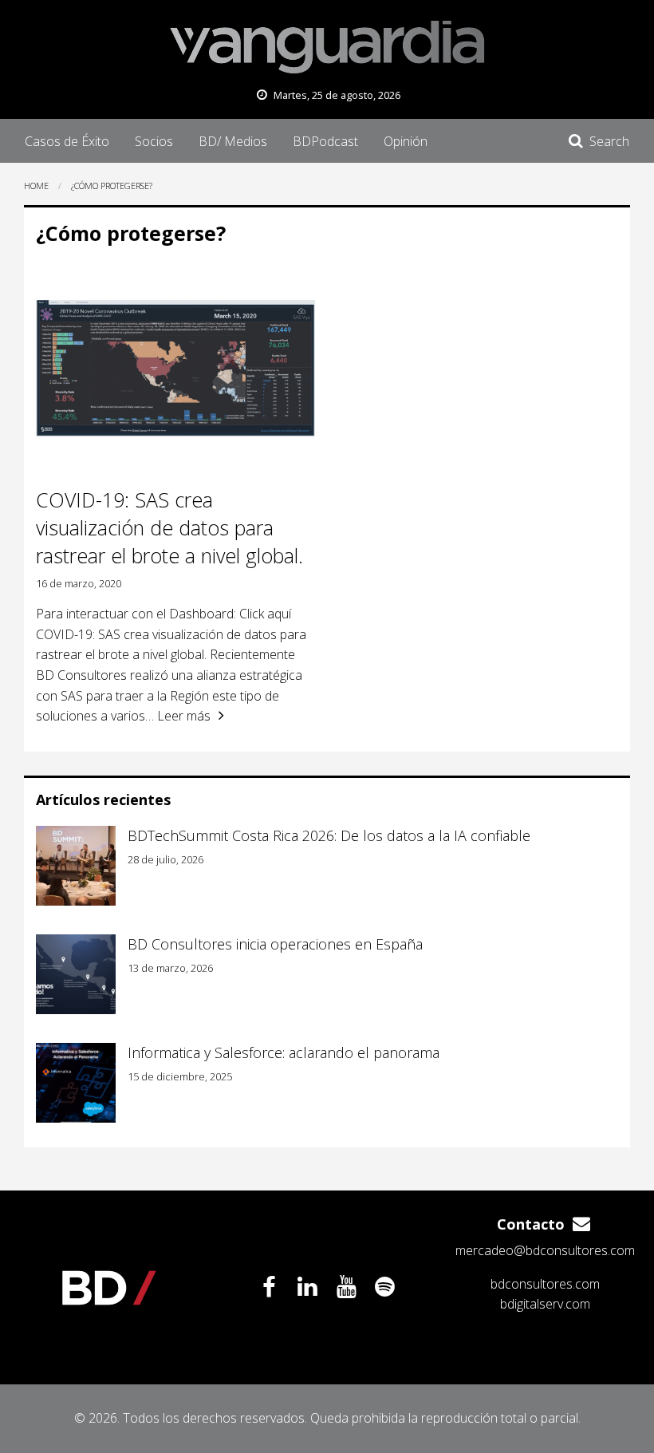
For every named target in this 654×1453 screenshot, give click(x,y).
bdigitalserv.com (545, 1304)
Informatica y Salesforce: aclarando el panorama (283, 1052)
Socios (154, 141)
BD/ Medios (233, 141)
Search (609, 141)
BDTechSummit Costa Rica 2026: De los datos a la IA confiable (329, 835)
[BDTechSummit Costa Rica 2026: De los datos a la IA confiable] (76, 866)
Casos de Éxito (67, 141)
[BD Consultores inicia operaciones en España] (76, 974)
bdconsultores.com (545, 1284)
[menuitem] (67, 140)
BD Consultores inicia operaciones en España (275, 944)
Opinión (405, 141)
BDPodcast (325, 141)
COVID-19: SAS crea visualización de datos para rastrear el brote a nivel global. (169, 527)
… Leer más (178, 716)
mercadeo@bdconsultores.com (545, 1250)
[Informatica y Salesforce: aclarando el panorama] (76, 1083)
